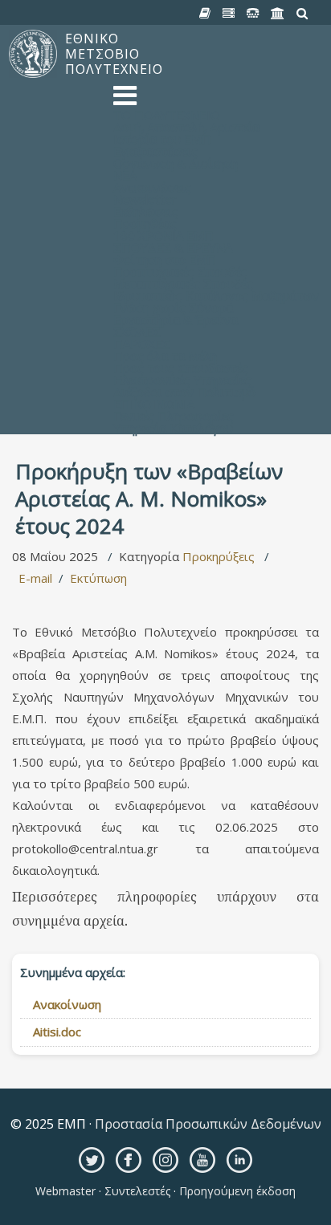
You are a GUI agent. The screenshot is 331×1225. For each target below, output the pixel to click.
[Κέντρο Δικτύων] (253, 13)
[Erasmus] (278, 13)
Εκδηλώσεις (145, 211)
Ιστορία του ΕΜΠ (162, 139)
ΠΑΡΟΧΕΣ (141, 344)
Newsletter (145, 199)
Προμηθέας (145, 223)
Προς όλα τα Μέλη (165, 356)
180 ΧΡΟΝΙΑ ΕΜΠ (163, 235)
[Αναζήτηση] (302, 13)
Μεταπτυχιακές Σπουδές (183, 283)
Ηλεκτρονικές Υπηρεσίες (182, 380)
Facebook (128, 1160)
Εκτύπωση (98, 578)
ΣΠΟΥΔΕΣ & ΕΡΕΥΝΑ (172, 247)
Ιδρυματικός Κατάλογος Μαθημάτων (216, 295)
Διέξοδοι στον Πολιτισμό (184, 392)
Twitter (91, 1160)
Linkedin (239, 1160)
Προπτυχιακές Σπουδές (180, 271)
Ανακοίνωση (67, 1004)
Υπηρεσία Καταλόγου (173, 428)
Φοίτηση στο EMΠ (164, 259)
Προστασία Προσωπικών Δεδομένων (206, 1124)
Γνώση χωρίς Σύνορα (173, 307)
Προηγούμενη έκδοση (236, 1191)
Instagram (165, 1160)
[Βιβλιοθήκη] (205, 13)
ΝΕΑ (125, 175)
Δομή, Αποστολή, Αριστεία (186, 127)
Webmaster (67, 1191)
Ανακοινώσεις (152, 187)
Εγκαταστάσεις (155, 151)
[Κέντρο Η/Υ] (229, 13)
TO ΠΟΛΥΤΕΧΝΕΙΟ (166, 115)
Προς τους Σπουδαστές (180, 368)
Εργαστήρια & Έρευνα (175, 319)
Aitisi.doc (57, 1032)
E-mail (35, 578)
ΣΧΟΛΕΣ (137, 332)
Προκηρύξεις (218, 556)
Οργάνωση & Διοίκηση (175, 163)
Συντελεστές (137, 1191)
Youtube (202, 1160)
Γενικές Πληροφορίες (173, 416)
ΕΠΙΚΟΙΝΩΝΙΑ (153, 404)
